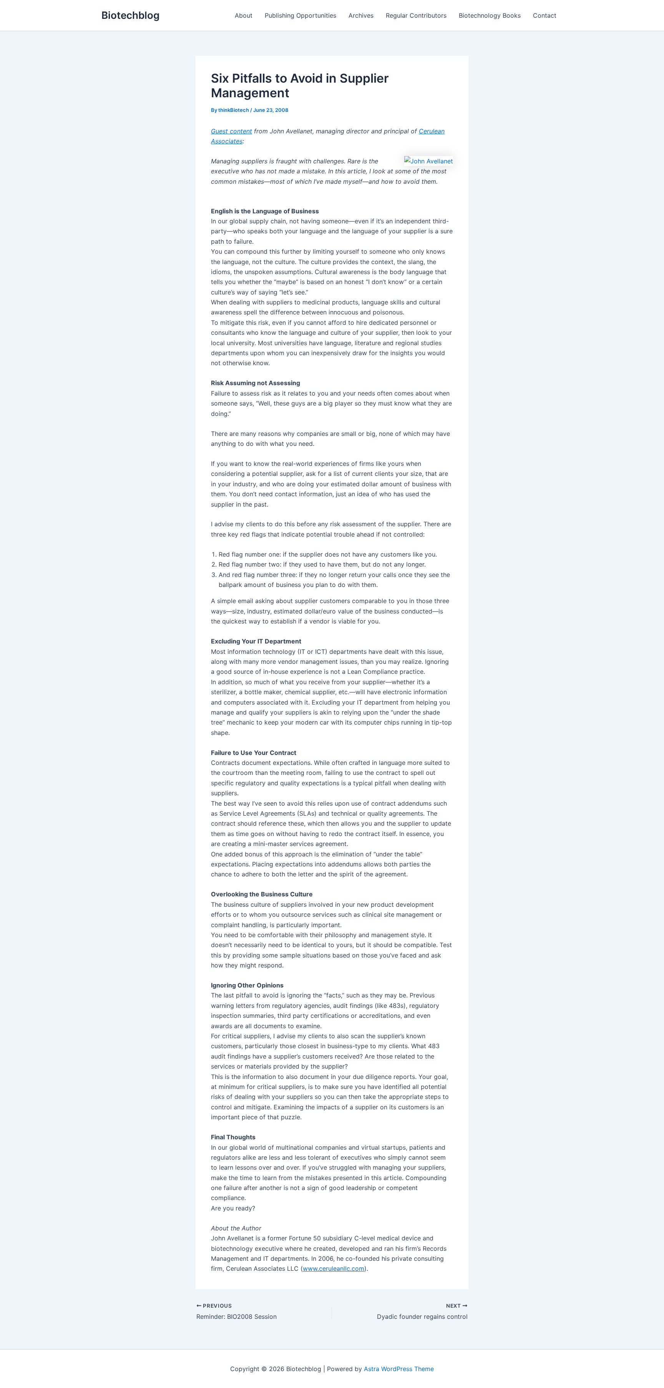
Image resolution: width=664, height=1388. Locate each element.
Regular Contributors (416, 15)
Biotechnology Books (490, 15)
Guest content (231, 131)
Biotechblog (130, 15)
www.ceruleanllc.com (333, 1268)
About (243, 15)
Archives (361, 15)
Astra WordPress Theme (399, 1369)
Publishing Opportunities (300, 15)
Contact (544, 15)
